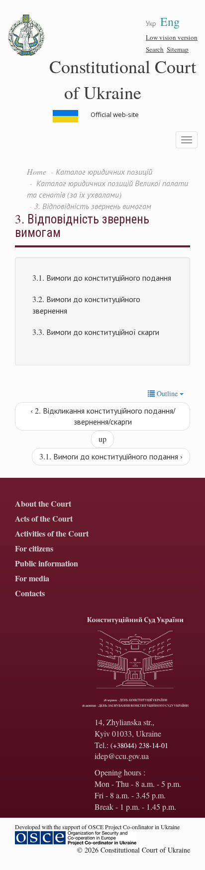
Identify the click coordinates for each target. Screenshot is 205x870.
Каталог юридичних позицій (104, 171)
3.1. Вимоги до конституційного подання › (111, 456)
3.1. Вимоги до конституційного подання (101, 277)
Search (155, 49)
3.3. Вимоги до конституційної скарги (95, 331)
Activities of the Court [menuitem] (52, 534)
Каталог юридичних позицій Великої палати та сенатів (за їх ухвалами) (107, 189)
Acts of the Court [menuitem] (44, 519)
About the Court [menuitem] (43, 504)
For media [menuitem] (32, 578)
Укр (151, 23)
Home (36, 171)
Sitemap (178, 49)
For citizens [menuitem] (34, 549)
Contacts (30, 593)
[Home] (26, 35)
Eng (170, 21)
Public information (46, 563)
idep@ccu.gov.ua (122, 756)
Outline (167, 393)
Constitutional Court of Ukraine (122, 79)
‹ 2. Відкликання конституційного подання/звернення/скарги (102, 416)
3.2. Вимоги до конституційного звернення (86, 305)
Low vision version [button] (172, 37)
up (102, 439)
